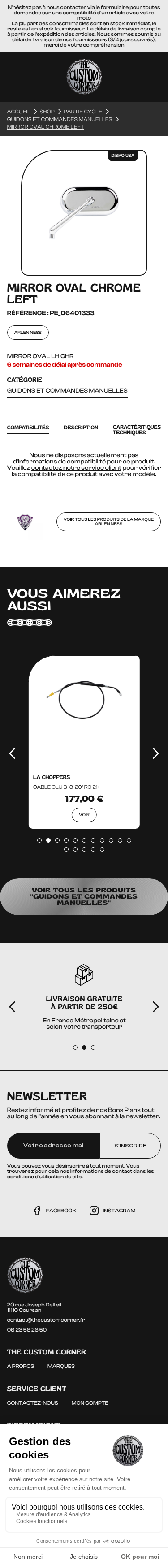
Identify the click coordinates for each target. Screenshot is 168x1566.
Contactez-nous (32, 1403)
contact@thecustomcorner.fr (46, 1320)
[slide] (39, 840)
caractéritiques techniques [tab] (137, 430)
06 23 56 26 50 (27, 1329)
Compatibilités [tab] (28, 428)
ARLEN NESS (28, 332)
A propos (20, 1366)
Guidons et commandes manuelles (67, 391)
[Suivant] (156, 753)
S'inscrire (130, 1145)
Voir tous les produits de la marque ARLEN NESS (109, 522)
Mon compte (90, 1403)
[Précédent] (12, 753)
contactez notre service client (76, 468)
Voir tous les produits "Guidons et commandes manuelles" (84, 897)
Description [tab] (81, 428)
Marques (61, 1366)
